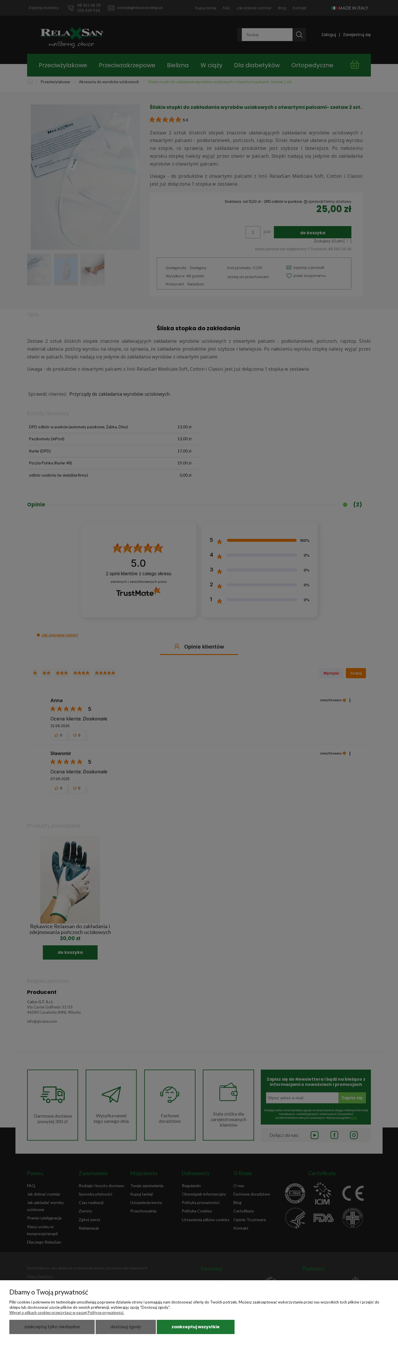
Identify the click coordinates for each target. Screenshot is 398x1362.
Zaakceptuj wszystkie (196, 1327)
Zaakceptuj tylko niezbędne (52, 1327)
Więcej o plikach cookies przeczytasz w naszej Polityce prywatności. (66, 1312)
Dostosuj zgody (125, 1327)
